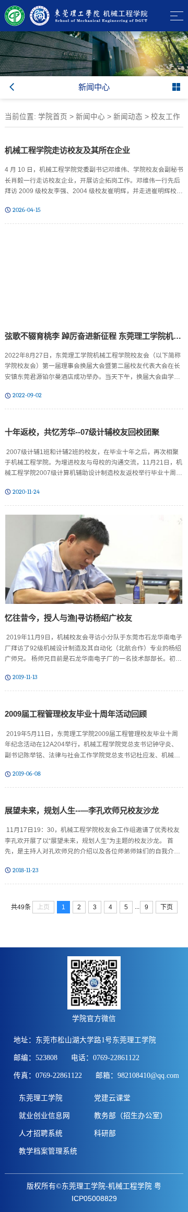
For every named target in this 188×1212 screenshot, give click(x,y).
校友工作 (165, 117)
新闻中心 (90, 117)
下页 (166, 907)
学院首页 (52, 117)
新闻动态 (128, 117)
